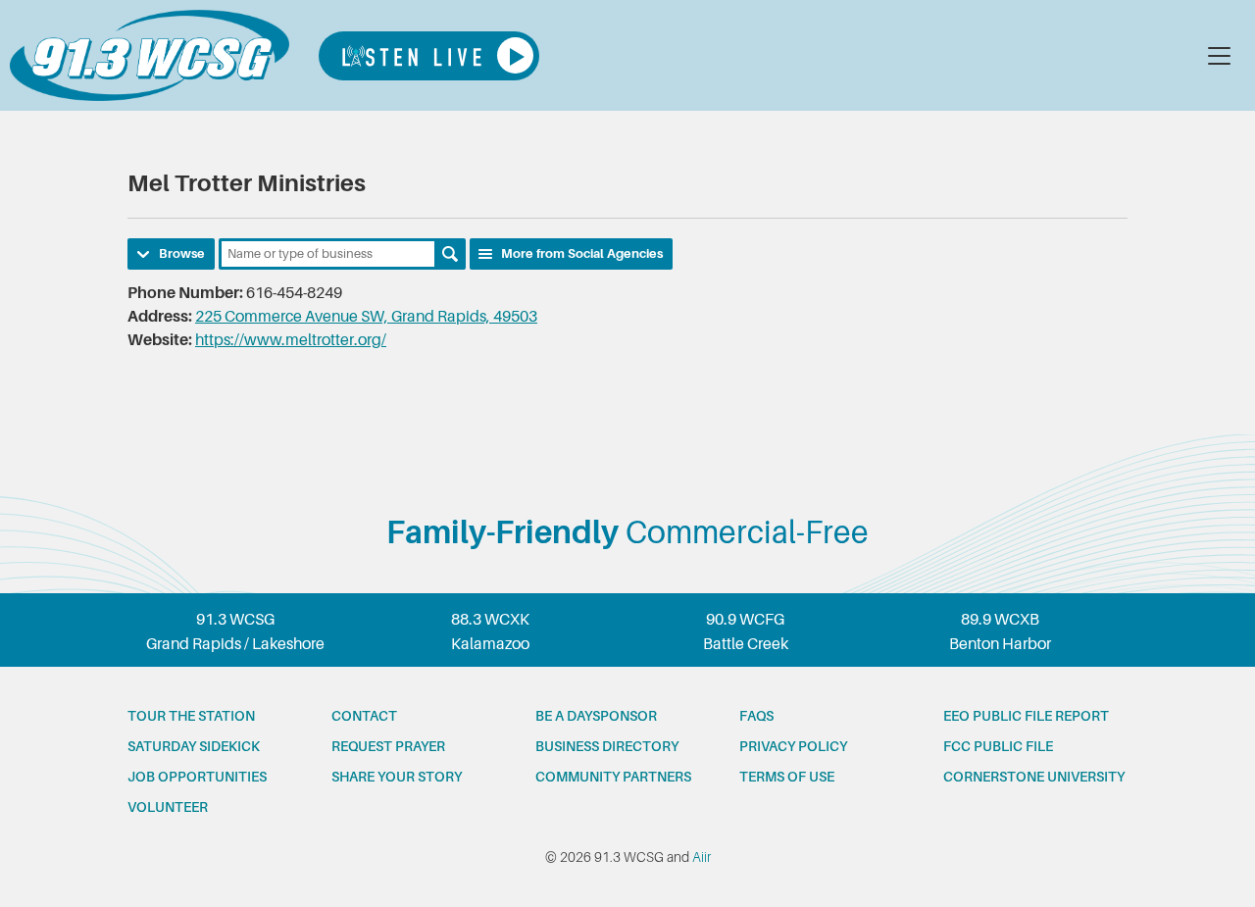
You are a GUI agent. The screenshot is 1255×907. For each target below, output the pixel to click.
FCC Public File (998, 746)
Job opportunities (197, 776)
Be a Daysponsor (596, 716)
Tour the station (191, 716)
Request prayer (388, 746)
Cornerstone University (1034, 776)
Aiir (701, 857)
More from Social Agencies (582, 253)
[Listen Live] (429, 55)
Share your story (396, 776)
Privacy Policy (793, 746)
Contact (364, 716)
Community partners (613, 776)
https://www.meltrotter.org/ (290, 340)
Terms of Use (786, 776)
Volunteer (167, 807)
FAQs (756, 716)
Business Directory (606, 746)
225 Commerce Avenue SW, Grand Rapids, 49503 (366, 317)
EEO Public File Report (1026, 716)
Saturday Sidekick (193, 746)
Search (450, 254)
